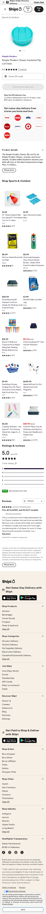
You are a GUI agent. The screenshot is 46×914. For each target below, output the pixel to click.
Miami (5, 791)
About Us (6, 701)
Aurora (5, 817)
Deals (5, 689)
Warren (5, 821)
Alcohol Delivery (10, 645)
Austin (5, 784)
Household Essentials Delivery (16, 655)
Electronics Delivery (11, 652)
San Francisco (9, 787)
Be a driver (7, 758)
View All (5, 629)
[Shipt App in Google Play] (28, 598)
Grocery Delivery (10, 641)
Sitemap (6, 719)
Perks (4, 765)
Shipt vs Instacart (11, 685)
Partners (6, 715)
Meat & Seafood (10, 626)
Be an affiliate (9, 761)
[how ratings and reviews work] (16, 463)
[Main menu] (5, 9)
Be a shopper (8, 754)
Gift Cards (7, 682)
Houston (6, 795)
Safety (5, 768)
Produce (6, 622)
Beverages (7, 615)
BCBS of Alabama (10, 847)
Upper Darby (8, 825)
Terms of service (9, 887)
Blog (4, 712)
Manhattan (7, 798)
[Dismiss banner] (3, 2)
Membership (8, 678)
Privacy (22, 887)
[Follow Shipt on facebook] (3, 852)
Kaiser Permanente (11, 844)
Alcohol (5, 611)
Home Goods (8, 618)
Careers (6, 704)
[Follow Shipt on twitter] (22, 852)
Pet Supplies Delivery (12, 648)
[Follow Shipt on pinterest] (15, 852)
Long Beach (8, 828)
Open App (39, 2)
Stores (5, 675)
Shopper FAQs (9, 772)
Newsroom (7, 708)
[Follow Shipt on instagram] (9, 852)
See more (6, 534)
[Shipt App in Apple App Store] (9, 598)
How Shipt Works (10, 671)
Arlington (6, 814)
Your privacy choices (16, 891)
